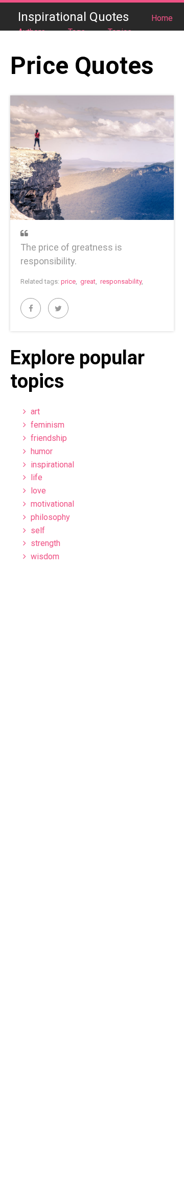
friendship (49, 438)
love (38, 490)
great (88, 281)
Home (162, 18)
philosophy (50, 517)
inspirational (52, 464)
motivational (52, 504)
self (38, 530)
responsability (121, 281)
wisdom (45, 556)
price (68, 281)
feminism (47, 425)
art (35, 411)
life (36, 477)
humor (42, 451)
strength (45, 543)
